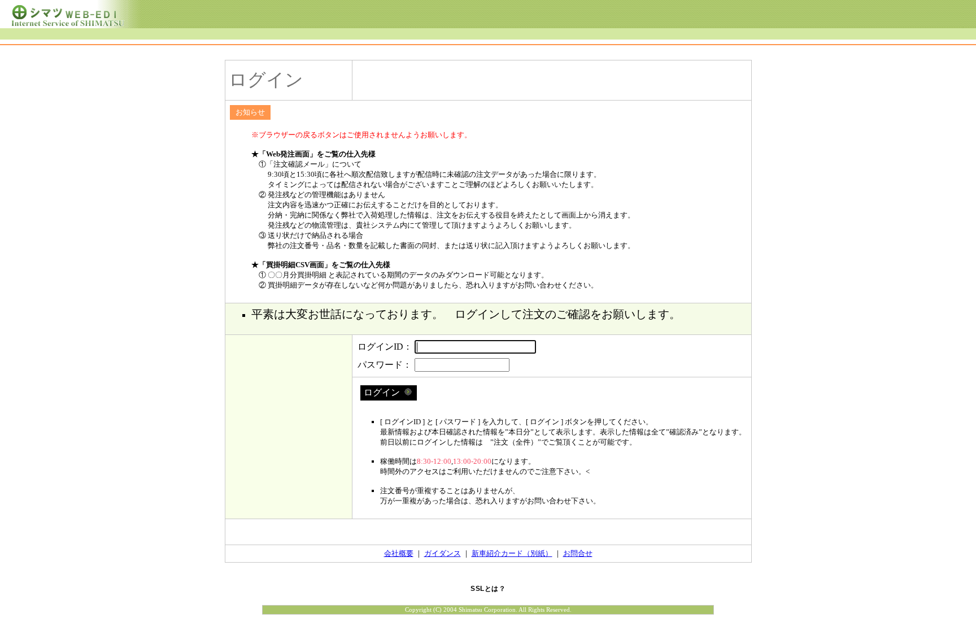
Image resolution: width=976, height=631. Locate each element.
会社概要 (398, 553)
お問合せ (577, 553)
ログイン (384, 392)
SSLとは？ (488, 589)
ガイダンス (442, 553)
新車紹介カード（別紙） (512, 553)
